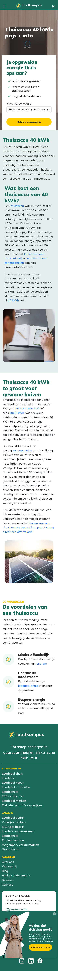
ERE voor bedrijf (13, 827)
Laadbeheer (10, 791)
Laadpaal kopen (13, 782)
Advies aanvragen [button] (40, 947)
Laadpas (8, 778)
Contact (7, 884)
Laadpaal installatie (16, 787)
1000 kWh (17, 413)
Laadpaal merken (14, 801)
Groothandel (10, 849)
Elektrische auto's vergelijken (22, 805)
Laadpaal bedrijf (13, 817)
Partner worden (13, 840)
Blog (5, 871)
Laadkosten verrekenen (18, 831)
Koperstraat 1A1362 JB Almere (19, 911)
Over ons (8, 862)
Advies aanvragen (29, 122)
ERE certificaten (13, 796)
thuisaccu (17, 206)
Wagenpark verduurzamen (20, 845)
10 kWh (13, 300)
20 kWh (20, 408)
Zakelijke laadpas (14, 822)
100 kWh (34, 408)
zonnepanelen (22, 450)
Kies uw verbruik (18, 104)
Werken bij (9, 866)
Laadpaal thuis (12, 773)
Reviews (8, 880)
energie (41, 663)
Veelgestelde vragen (16, 875)
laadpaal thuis (28, 685)
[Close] (55, 914)
